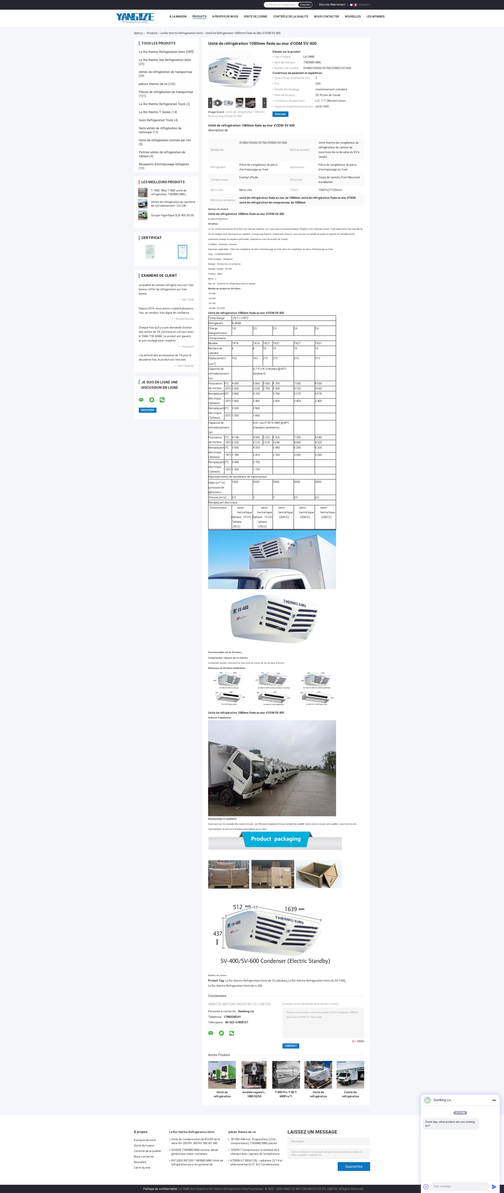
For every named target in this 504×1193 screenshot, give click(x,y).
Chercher (305, 4)
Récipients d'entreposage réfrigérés (164, 164)
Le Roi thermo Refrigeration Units (182, 33)
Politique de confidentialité (160, 1188)
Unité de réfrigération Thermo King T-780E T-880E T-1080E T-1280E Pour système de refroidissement (318, 1094)
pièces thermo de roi (153, 84)
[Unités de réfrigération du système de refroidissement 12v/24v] (142, 204)
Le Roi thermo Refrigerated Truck (162, 104)
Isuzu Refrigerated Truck (156, 120)
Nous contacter (326, 16)
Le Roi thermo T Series (155, 112)
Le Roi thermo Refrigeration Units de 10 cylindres (256, 980)
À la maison (178, 16)
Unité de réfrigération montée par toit (165, 140)
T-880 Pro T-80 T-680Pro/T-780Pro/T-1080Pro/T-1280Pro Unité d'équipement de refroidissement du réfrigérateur (286, 1094)
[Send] (494, 1186)
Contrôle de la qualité (290, 16)
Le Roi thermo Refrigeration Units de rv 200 (235, 985)
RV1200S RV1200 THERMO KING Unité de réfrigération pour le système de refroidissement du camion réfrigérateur (197, 1163)
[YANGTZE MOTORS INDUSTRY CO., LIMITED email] (144, 400)
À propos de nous (225, 16)
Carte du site (142, 1167)
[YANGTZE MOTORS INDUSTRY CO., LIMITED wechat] (165, 400)
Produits (199, 16)
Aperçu (138, 33)
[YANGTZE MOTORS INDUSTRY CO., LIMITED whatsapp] (154, 400)
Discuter (280, 114)
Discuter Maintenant (332, 4)
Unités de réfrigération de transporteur (165, 72)
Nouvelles (353, 16)
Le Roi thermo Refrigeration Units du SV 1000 (316, 980)
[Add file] (426, 1186)
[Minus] (494, 1100)
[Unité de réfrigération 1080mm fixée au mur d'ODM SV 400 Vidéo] (230, 73)
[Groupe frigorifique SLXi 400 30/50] (142, 215)
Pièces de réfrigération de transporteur (166, 92)
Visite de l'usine (255, 16)
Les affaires (375, 16)
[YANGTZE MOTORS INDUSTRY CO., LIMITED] (135, 17)
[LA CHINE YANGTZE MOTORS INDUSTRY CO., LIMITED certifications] (150, 251)
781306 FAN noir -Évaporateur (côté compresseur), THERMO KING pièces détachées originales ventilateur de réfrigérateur (253, 1142)
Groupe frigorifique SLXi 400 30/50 (172, 215)
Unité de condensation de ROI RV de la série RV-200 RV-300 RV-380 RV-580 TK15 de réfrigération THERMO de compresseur (195, 1142)
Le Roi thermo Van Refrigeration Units (165, 60)
